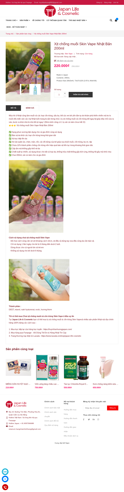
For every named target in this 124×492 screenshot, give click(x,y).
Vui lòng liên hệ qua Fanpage (22, 2)
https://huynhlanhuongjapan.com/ (57, 329)
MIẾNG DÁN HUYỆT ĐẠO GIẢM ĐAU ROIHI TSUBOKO (30, 384)
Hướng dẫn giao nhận (70, 429)
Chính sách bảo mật (52, 408)
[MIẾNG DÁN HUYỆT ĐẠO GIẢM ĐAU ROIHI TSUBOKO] (18, 367)
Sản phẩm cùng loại (19, 349)
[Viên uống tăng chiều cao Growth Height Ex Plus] (47, 367)
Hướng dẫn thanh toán (70, 420)
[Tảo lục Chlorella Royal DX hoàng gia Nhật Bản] (76, 367)
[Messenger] (5, 479)
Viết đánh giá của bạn (64, 61)
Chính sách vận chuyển (50, 414)
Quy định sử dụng (51, 425)
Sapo (67, 443)
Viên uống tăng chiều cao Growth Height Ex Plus (56, 384)
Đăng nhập (108, 2)
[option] (23, 89)
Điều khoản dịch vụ (71, 436)
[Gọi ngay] (5, 487)
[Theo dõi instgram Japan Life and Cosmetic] (98, 419)
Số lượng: (58, 89)
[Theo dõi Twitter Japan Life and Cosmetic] (89, 419)
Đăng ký (99, 2)
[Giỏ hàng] (115, 20)
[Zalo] (5, 471)
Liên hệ (115, 2)
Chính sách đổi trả (51, 421)
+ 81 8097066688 (27, 423)
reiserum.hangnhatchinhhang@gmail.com (25, 429)
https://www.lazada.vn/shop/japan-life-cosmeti (60, 336)
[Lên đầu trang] (117, 480)
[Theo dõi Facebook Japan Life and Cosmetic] (84, 419)
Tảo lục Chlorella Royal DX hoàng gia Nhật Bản (84, 384)
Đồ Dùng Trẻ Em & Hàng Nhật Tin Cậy (49, 333)
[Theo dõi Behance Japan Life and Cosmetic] (94, 419)
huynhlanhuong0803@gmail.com (50, 2)
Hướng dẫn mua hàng (70, 412)
